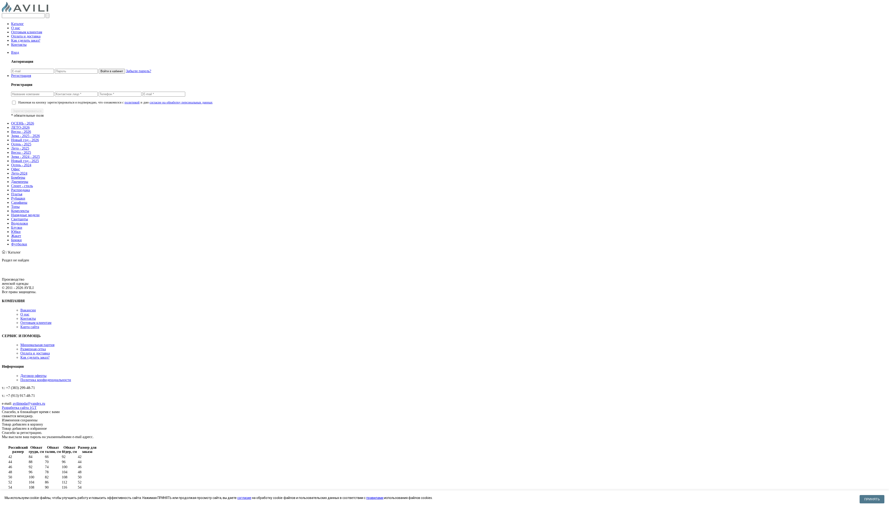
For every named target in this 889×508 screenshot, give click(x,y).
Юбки (16, 232)
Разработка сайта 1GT (19, 408)
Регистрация (21, 76)
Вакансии (28, 310)
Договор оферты (33, 376)
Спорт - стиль (22, 186)
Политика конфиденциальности (45, 380)
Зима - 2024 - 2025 (25, 157)
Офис (15, 169)
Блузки (16, 227)
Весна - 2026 (21, 132)
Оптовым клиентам (26, 32)
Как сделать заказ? (25, 40)
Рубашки (18, 198)
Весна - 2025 (21, 152)
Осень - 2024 (21, 165)
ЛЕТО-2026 (20, 127)
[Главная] (3, 252)
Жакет (16, 236)
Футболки (19, 244)
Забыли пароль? (138, 71)
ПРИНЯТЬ (872, 499)
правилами (374, 498)
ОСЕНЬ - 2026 (22, 123)
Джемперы (19, 182)
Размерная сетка (33, 349)
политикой (132, 102)
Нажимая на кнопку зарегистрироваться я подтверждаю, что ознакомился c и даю (115, 102)
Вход (15, 52)
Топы (15, 207)
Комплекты (20, 211)
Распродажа (20, 190)
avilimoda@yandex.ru (29, 403)
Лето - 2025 (20, 148)
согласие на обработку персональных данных (181, 102)
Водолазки (19, 223)
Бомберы (18, 177)
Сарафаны (19, 202)
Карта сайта (29, 327)
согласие (244, 498)
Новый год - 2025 (25, 161)
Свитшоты (19, 219)
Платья (16, 194)
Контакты (19, 45)
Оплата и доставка (26, 36)
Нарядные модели (25, 215)
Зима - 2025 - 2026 (25, 136)
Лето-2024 (19, 173)
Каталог (17, 24)
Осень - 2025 (21, 144)
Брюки (16, 240)
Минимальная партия (37, 345)
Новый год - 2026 (25, 140)
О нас (15, 28)
